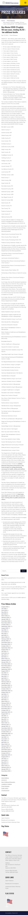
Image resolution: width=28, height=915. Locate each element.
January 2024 (4, 662)
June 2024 (4, 653)
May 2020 (4, 740)
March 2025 (4, 637)
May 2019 (3, 762)
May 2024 (4, 655)
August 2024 (4, 649)
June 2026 (4, 610)
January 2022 (4, 705)
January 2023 (4, 683)
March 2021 (4, 722)
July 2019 (3, 758)
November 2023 (5, 665)
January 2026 (4, 619)
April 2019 (3, 764)
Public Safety (4, 788)
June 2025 (4, 631)
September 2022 (5, 690)
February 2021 (5, 724)
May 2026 (3, 612)
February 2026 (5, 617)
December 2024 (5, 642)
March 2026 (4, 615)
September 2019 (5, 755)
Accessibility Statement (11, 913)
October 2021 (4, 710)
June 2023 (4, 674)
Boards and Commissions (8, 820)
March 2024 (4, 658)
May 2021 (3, 719)
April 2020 (4, 742)
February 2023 (5, 681)
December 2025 (5, 621)
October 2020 (5, 731)
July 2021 (3, 715)
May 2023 (3, 676)
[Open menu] (25, 2)
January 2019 (4, 769)
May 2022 (3, 698)
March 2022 (4, 701)
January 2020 (4, 747)
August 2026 (4, 606)
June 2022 (4, 696)
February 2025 (5, 639)
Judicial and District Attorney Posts (10, 822)
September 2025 (5, 626)
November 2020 (5, 730)
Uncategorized (5, 790)
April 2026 (3, 614)
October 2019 (5, 753)
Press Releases (11, 20)
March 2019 (4, 765)
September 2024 (5, 648)
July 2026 (3, 608)
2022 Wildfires (5, 778)
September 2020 (5, 733)
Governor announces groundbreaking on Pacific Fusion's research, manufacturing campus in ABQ (13, 588)
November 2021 (5, 708)
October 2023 (5, 667)
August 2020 (4, 735)
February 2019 (5, 767)
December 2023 (5, 664)
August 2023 (4, 671)
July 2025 (3, 630)
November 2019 (5, 751)
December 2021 (5, 706)
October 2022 (5, 689)
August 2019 (4, 756)
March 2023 (4, 680)
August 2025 (4, 628)
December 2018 (5, 771)
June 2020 (4, 739)
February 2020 (5, 746)
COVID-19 (4, 780)
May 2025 (3, 633)
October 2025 (5, 624)
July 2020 (3, 737)
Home (3, 20)
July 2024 (3, 651)
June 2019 (4, 760)
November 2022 (5, 687)
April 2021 (3, 721)
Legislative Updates (6, 784)
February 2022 (5, 703)
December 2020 (5, 728)
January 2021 (4, 726)
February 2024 (5, 660)
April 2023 (3, 678)
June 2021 (4, 717)
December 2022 (5, 685)
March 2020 (4, 744)
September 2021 (5, 712)
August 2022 (4, 692)
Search (23, 571)
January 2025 (4, 640)
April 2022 (3, 699)
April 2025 (3, 635)
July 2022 (3, 694)
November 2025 (5, 623)
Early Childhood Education (8, 782)
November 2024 (5, 644)
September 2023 (5, 669)
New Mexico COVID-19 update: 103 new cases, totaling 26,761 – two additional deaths (15, 23)
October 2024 (5, 646)
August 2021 (4, 714)
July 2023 (3, 673)
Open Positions (5, 818)
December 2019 (5, 749)
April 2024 (4, 656)
